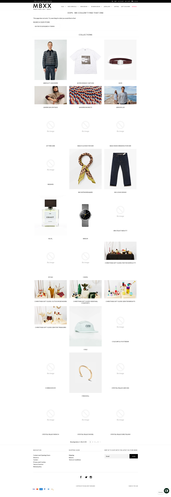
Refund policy (37, 466)
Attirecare (50, 146)
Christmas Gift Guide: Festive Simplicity (120, 263)
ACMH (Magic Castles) (85, 83)
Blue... (50, 238)
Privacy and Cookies (39, 462)
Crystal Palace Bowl (85, 434)
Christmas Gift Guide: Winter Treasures (50, 327)
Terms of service (38, 464)
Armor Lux (120, 107)
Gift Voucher (125, 6)
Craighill (85, 396)
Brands (134, 6)
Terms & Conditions (75, 460)
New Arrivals (72, 6)
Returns (71, 457)
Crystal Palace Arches (120, 388)
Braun (85, 238)
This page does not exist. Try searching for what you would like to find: (54, 18)
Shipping (71, 455)
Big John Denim (120, 192)
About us (36, 457)
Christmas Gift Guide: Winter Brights (120, 301)
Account (121, 1)
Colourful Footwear (120, 341)
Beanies (51, 184)
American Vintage (50, 107)
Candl (85, 277)
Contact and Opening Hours (41, 455)
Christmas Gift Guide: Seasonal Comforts (85, 302)
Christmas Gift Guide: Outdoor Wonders (51, 301)
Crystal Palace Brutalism (120, 434)
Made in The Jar (133, 486)
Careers (35, 460)
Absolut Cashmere (50, 83)
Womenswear (95, 6)
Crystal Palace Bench (50, 434)
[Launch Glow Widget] (166, 490)
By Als (50, 277)
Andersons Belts (85, 107)
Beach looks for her (85, 146)
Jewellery (107, 6)
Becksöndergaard (85, 192)
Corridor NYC (50, 388)
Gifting (116, 6)
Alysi (120, 83)
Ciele (85, 349)
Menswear (83, 6)
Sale (62, 6)
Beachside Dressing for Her (120, 146)
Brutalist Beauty (120, 230)
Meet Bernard (91, 486)
